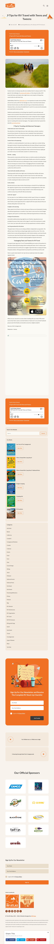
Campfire (9, 538)
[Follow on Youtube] (15, 911)
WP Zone (33, 916)
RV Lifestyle (33, 24)
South (8, 626)
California (9, 535)
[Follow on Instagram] (12, 911)
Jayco (8, 572)
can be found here (16, 123)
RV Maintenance (11, 609)
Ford (8, 559)
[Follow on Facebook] (6, 911)
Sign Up (27, 882)
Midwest (9, 575)
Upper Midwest (10, 640)
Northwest (9, 589)
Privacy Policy (21, 713)
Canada (9, 545)
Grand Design (10, 565)
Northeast (9, 586)
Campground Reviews (12, 542)
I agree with (19, 713)
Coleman (9, 548)
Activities (9, 528)
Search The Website (12, 429)
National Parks (10, 582)
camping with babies (25, 93)
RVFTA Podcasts (41, 24)
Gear (8, 562)
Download (26, 51)
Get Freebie (37, 718)
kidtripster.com (23, 100)
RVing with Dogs (11, 623)
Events (8, 552)
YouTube (9, 647)
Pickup (8, 596)
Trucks (8, 633)
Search (43, 433)
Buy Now (20, 448)
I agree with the (15, 876)
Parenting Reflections (25, 24)
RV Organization (11, 613)
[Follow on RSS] (18, 911)
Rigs (8, 603)
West (8, 643)
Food (8, 555)
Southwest (9, 630)
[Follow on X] (9, 911)
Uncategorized (10, 636)
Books (8, 531)
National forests (11, 579)
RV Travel (9, 616)
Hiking (8, 569)
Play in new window (18, 51)
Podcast (9, 599)
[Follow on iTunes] (20, 911)
